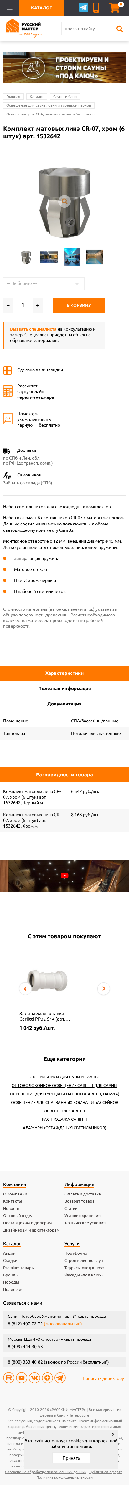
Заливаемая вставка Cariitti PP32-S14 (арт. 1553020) (42, 1016)
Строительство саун (83, 1260)
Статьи (71, 1208)
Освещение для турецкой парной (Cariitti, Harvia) (64, 1094)
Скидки (10, 1260)
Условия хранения (82, 1215)
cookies (76, 1440)
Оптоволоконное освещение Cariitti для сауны (64, 1085)
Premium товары (19, 1267)
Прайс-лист (14, 1289)
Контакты (12, 1201)
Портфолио (75, 1253)
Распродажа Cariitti (64, 1119)
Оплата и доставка (82, 1194)
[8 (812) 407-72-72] (97, 7)
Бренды (10, 1275)
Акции (9, 1253)
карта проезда (92, 1316)
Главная (13, 96)
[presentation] (25, 988)
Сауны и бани (65, 96)
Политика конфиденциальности (64, 1477)
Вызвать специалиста (33, 329)
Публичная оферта (105, 1472)
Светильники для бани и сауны (64, 1077)
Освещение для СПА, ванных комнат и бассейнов (50, 114)
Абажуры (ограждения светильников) (64, 1128)
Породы (11, 1282)
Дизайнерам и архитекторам (31, 1230)
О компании (15, 1194)
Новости (11, 1208)
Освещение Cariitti (64, 1111)
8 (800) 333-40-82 (25, 1362)
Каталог (37, 96)
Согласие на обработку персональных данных (45, 1472)
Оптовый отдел (18, 1215)
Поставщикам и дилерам (27, 1223)
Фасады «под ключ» (83, 1275)
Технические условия (85, 1223)
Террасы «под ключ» (84, 1267)
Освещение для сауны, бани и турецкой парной (48, 105)
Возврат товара (79, 1201)
